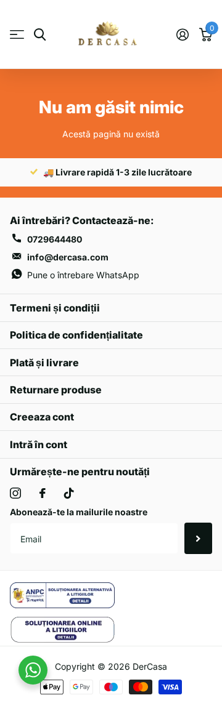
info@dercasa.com (68, 257)
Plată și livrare (44, 362)
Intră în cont (38, 444)
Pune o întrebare (83, 275)
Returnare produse (56, 390)
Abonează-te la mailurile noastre (78, 512)
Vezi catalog (17, 35)
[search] (40, 35)
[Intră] (182, 34)
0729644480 (54, 239)
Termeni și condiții (55, 308)
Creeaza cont (42, 417)
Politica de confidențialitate (76, 335)
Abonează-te (198, 538)
